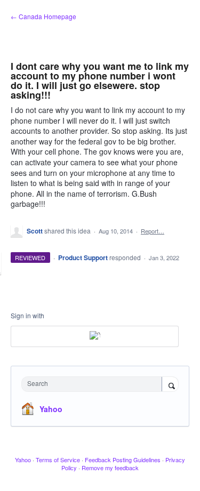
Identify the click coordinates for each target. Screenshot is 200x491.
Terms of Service (58, 459)
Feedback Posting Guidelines (123, 459)
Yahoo (50, 409)
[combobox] (94, 384)
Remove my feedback (110, 467)
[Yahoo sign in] (95, 336)
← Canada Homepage (43, 16)
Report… (152, 231)
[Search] (170, 384)
